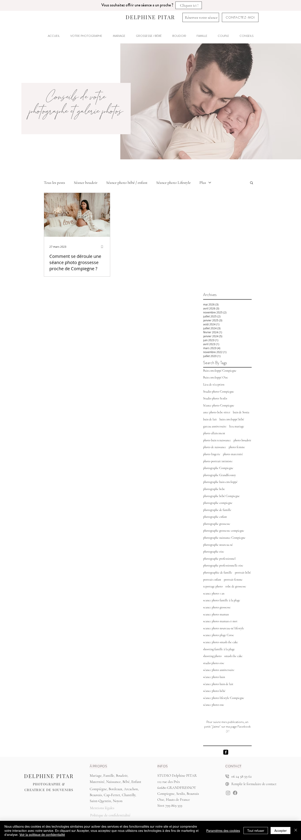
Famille (108, 775)
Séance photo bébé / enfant (126, 182)
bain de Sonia (241, 412)
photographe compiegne (217, 503)
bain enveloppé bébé (231, 419)
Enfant (136, 781)
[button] (149, 36)
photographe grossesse (216, 524)
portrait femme (233, 579)
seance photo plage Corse (218, 635)
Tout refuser (255, 830)
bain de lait (210, 419)
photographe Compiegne (218, 468)
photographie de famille (217, 572)
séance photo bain (214, 677)
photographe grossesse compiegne (223, 531)
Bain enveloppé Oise (215, 377)
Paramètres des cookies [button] (223, 830)
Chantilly (128, 795)
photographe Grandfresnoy (219, 475)
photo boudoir (242, 440)
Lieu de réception (213, 384)
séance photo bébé (214, 691)
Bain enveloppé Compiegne (219, 371)
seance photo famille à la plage (221, 600)
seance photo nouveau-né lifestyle (223, 628)
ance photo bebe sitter (216, 412)
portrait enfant (212, 579)
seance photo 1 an (213, 593)
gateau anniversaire (215, 426)
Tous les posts (54, 182)
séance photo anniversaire (218, 670)
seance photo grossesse (217, 607)
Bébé (126, 781)
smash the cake (233, 656)
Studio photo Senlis (215, 398)
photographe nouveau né (218, 545)
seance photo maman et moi (220, 621)
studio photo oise (213, 663)
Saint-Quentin (100, 801)
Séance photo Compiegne (218, 405)
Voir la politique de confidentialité (42, 834)
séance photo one (213, 705)
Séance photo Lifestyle (173, 182)
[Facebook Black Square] (225, 752)
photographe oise (213, 551)
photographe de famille (217, 510)
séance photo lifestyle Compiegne (223, 698)
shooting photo (212, 656)
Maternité (97, 781)
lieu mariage (236, 426)
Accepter (280, 830)
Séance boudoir (85, 182)
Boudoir (121, 775)
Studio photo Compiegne (218, 391)
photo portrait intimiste (218, 461)
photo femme (237, 447)
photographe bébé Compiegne (221, 496)
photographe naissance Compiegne (224, 538)
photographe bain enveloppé (220, 482)
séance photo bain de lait (218, 684)
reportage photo (213, 586)
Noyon (118, 801)
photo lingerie (211, 454)
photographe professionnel (219, 559)
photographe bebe (214, 489)
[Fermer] (295, 830)
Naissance (113, 781)
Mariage (96, 775)
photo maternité (233, 454)
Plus (202, 182)
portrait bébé (243, 572)
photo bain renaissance (217, 440)
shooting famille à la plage (219, 649)
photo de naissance (214, 447)
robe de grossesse (235, 586)
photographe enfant (215, 517)
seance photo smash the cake (220, 642)
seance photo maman (216, 614)
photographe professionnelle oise (223, 565)
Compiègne (98, 789)
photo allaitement (214, 433)
